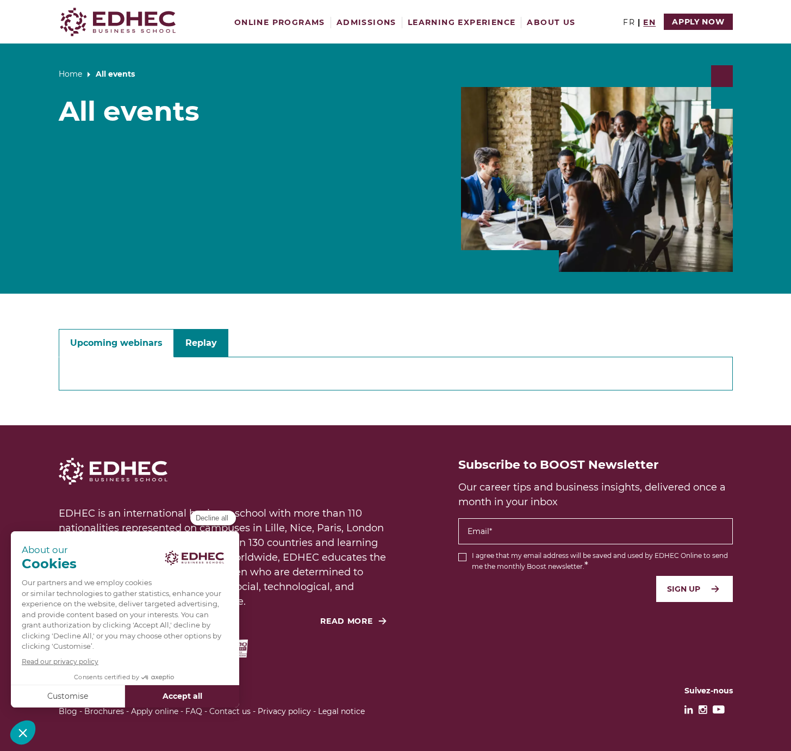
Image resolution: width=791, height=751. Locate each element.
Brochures (104, 711)
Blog (68, 711)
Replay (201, 343)
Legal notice (341, 711)
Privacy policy (284, 711)
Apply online (154, 711)
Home (70, 74)
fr (629, 22)
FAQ (193, 711)
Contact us (230, 711)
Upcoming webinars (116, 343)
